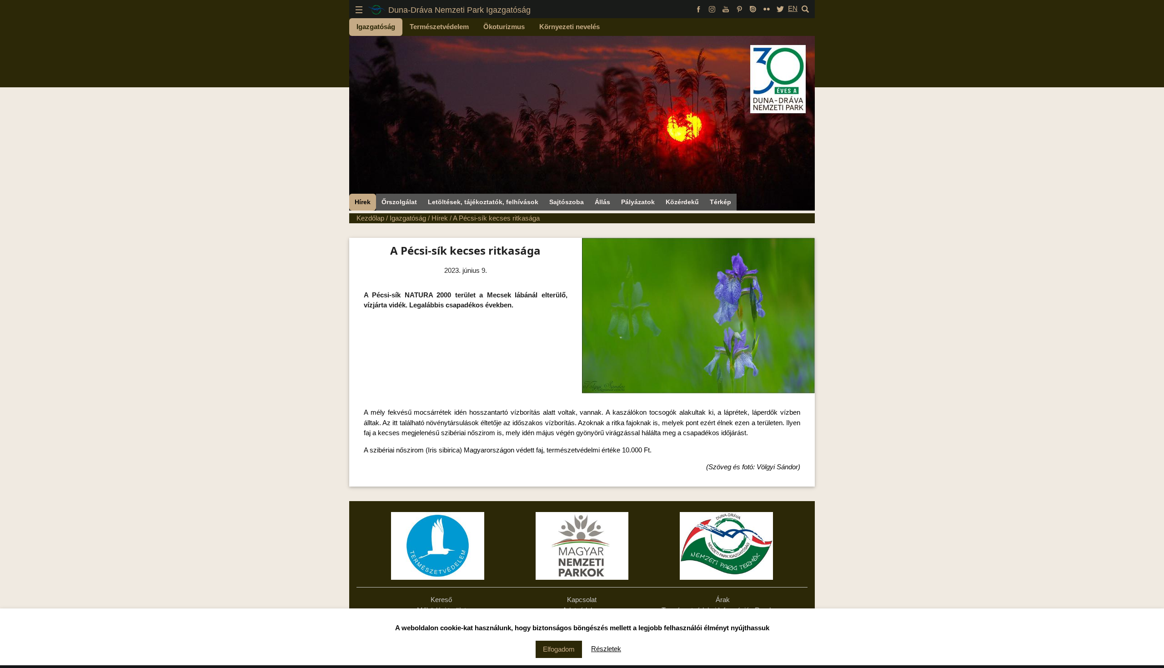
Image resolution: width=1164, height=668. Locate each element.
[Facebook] (698, 8)
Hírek (363, 202)
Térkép (720, 202)
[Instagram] (712, 8)
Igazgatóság (375, 26)
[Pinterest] (739, 8)
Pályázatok (638, 202)
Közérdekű (682, 202)
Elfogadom (559, 649)
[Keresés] (805, 8)
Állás (602, 202)
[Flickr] (767, 8)
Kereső (441, 599)
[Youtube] (726, 8)
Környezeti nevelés (569, 26)
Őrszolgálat (399, 202)
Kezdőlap (370, 218)
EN (793, 8)
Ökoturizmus (504, 26)
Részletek (606, 649)
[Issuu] (753, 8)
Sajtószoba (566, 202)
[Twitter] (780, 8)
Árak (723, 599)
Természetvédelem (439, 26)
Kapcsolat (582, 599)
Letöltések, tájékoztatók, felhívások (483, 202)
